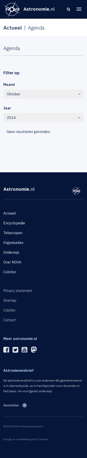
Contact (9, 320)
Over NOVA (12, 262)
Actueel (9, 213)
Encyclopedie (14, 223)
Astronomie (19, 189)
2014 (11, 117)
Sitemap (9, 300)
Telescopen (12, 233)
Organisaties (13, 242)
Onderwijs (11, 252)
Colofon (9, 272)
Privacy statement (17, 290)
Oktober (13, 94)
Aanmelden (11, 405)
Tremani (43, 439)
